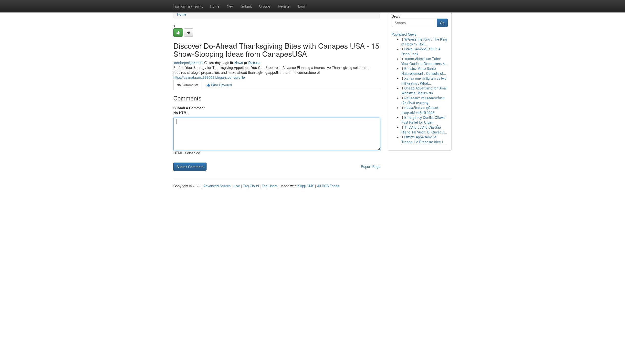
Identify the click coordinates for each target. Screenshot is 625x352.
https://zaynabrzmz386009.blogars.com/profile (209, 77)
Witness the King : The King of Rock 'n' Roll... (424, 41)
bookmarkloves (188, 6)
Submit (246, 6)
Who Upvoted (221, 84)
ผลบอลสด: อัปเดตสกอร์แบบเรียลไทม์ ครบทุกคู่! (423, 100)
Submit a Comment (189, 107)
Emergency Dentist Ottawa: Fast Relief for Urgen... (424, 120)
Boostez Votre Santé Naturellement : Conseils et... (423, 71)
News (238, 62)
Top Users (270, 185)
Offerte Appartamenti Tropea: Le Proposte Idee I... (423, 139)
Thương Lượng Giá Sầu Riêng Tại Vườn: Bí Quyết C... (424, 129)
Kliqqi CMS (305, 185)
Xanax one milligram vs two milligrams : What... (424, 81)
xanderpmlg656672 (188, 62)
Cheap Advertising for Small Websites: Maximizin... (424, 90)
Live (237, 185)
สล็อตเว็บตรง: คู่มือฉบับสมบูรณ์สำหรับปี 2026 (420, 110)
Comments (189, 84)
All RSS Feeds (328, 185)
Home (214, 6)
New (230, 6)
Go (442, 22)
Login (302, 6)
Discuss (254, 62)
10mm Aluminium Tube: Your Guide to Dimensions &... (424, 61)
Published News (404, 34)
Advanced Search (217, 185)
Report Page (370, 166)
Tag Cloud (251, 185)
